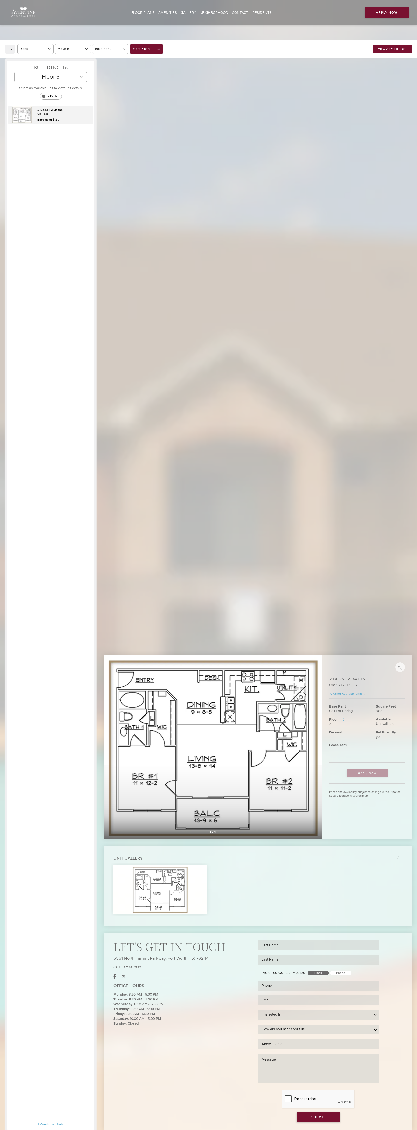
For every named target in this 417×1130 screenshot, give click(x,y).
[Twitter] (123, 976)
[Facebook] (115, 976)
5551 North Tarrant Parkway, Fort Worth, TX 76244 (160, 958)
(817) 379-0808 (127, 967)
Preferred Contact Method (283, 973)
